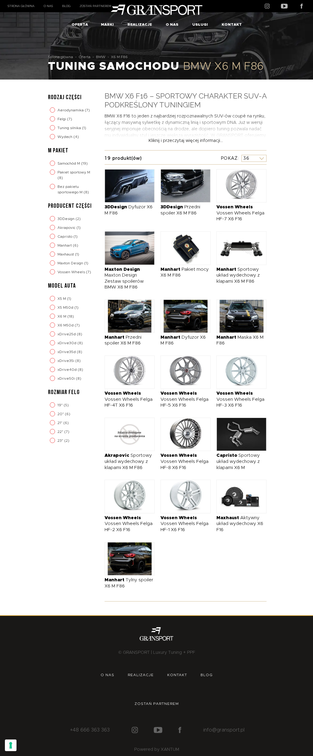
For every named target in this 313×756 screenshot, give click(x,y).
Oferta (80, 24)
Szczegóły (125, 185)
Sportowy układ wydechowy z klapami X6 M (238, 461)
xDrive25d (67, 334)
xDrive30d (67, 343)
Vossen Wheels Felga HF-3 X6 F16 (240, 399)
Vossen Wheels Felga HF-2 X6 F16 (129, 524)
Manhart (65, 245)
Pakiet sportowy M (73, 172)
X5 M (62, 298)
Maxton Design (70, 263)
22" (60, 432)
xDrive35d (67, 352)
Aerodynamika (71, 110)
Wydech (65, 137)
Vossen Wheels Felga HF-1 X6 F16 (184, 524)
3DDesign (66, 219)
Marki (107, 24)
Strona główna (21, 6)
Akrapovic (66, 227)
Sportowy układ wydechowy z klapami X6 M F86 (238, 275)
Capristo (65, 236)
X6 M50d (66, 325)
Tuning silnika (69, 128)
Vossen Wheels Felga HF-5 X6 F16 (184, 399)
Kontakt (232, 24)
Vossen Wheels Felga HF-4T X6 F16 (129, 399)
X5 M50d (65, 307)
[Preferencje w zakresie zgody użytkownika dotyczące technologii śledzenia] (11, 745)
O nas (48, 6)
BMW (100, 57)
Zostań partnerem (95, 6)
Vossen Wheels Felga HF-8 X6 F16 (184, 461)
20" (61, 414)
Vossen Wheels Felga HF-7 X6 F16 (240, 213)
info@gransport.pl (224, 730)
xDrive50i (66, 378)
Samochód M (69, 163)
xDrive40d (67, 369)
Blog (66, 6)
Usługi (200, 24)
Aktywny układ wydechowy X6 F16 (239, 524)
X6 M (62, 316)
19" (60, 405)
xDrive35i (66, 361)
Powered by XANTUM (156, 749)
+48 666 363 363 (90, 730)
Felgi (62, 119)
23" (60, 440)
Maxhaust (66, 254)
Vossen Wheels (71, 272)
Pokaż (229, 158)
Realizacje (139, 24)
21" (60, 423)
